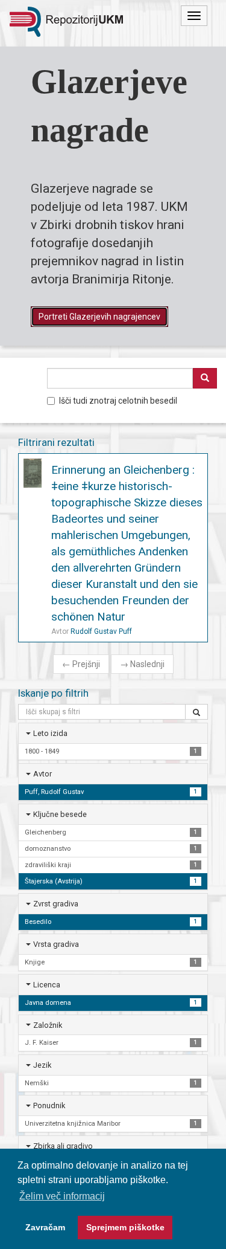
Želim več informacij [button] (62, 1196)
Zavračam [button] (45, 1227)
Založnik (47, 1025)
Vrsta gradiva (56, 944)
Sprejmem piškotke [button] (125, 1227)
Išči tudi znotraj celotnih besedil (118, 400)
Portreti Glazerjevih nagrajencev (99, 316)
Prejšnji (81, 664)
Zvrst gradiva (55, 903)
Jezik (42, 1065)
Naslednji (142, 664)
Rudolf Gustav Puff (101, 631)
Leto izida (50, 733)
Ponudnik (49, 1105)
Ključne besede (60, 814)
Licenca (46, 984)
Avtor (42, 773)
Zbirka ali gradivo (63, 1146)
